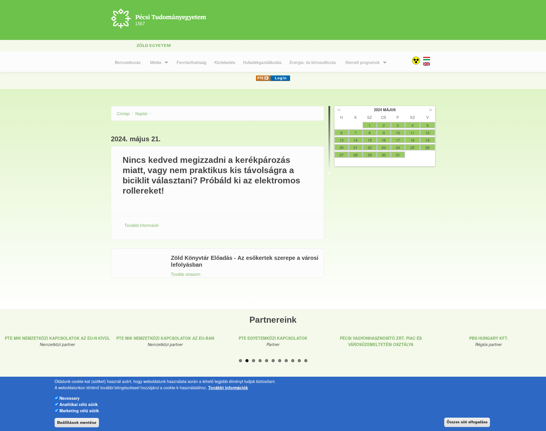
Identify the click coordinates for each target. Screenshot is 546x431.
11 (305, 360)
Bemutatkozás (127, 62)
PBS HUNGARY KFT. (488, 338)
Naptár (141, 113)
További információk (228, 387)
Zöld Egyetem (153, 45)
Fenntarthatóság (191, 62)
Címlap (123, 113)
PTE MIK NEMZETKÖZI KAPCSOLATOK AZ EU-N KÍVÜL (57, 338)
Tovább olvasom (185, 274)
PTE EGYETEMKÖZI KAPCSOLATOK (273, 338)
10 (299, 360)
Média (155, 62)
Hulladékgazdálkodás (262, 62)
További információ (142, 225)
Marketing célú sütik (79, 410)
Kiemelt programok (363, 62)
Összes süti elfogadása (467, 422)
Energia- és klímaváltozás (312, 62)
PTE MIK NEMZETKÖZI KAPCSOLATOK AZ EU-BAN (165, 338)
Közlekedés (224, 62)
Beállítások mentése (76, 422)
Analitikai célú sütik (78, 404)
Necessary (69, 398)
